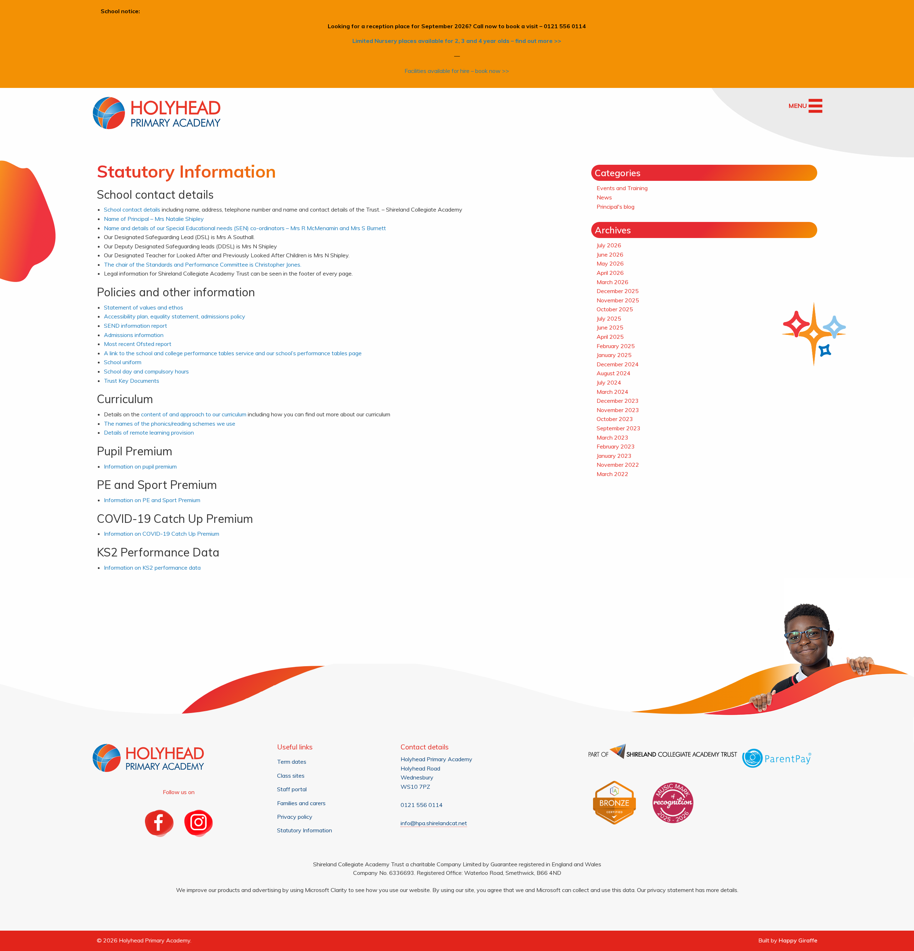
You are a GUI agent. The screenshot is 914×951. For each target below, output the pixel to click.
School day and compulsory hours (146, 371)
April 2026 (610, 272)
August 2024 (614, 373)
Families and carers (301, 803)
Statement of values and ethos (143, 307)
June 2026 (610, 254)
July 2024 (609, 382)
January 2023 (614, 455)
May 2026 (610, 263)
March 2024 (612, 391)
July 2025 (609, 318)
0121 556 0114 (422, 804)
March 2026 (612, 282)
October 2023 (615, 418)
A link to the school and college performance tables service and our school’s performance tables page (233, 353)
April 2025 (610, 336)
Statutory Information (304, 830)
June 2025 (610, 327)
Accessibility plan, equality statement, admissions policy (174, 316)
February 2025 (616, 346)
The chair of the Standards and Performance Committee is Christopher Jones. (202, 264)
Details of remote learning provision (149, 432)
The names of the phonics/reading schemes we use (169, 423)
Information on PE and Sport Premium (152, 500)
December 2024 (618, 364)
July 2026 (609, 245)
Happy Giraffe (798, 940)
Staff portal (292, 789)
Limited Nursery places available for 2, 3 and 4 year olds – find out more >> (456, 40)
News (604, 197)
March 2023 (612, 437)
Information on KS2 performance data (152, 567)
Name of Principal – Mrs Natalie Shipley (154, 218)
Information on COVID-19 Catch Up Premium (161, 533)
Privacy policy (294, 816)
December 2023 (618, 400)
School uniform (122, 362)
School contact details (132, 209)
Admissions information (134, 334)
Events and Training (622, 188)
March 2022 (612, 473)
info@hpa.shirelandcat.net (434, 823)
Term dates (291, 761)
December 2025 (618, 290)
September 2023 (619, 428)
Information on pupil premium (140, 466)
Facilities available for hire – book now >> (457, 70)
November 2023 (618, 409)
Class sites (291, 775)
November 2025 (618, 300)
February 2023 (616, 446)
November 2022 (618, 464)
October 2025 (615, 309)
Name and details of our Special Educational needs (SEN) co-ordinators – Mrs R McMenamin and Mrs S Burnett (245, 228)
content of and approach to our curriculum (193, 414)
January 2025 (614, 354)
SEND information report (135, 325)
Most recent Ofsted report (137, 343)
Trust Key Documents (132, 380)
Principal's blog (615, 206)
